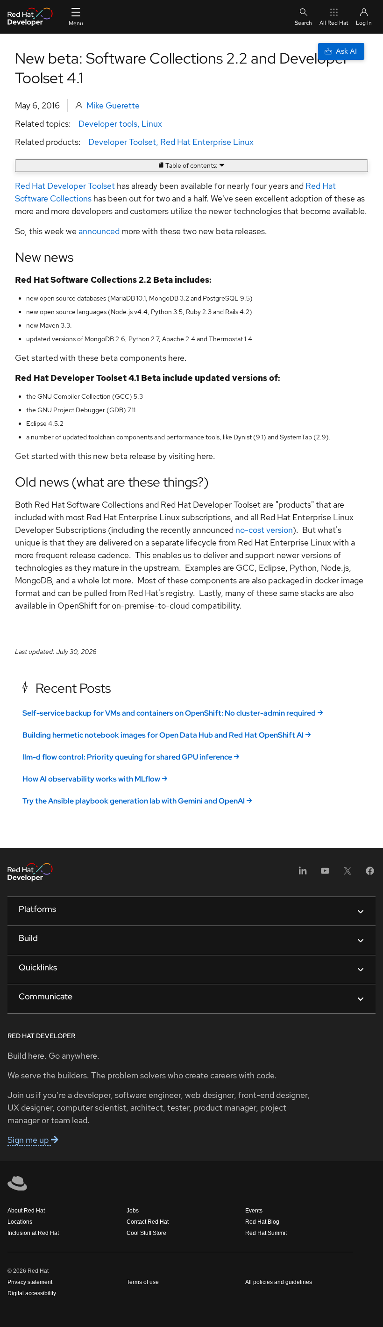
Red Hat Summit (266, 1233)
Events (253, 1210)
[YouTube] (325, 874)
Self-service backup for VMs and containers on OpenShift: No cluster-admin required (169, 713)
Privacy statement (29, 1282)
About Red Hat (26, 1210)
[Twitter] (347, 874)
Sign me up (29, 1139)
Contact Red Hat (148, 1222)
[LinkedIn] (302, 874)
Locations (19, 1222)
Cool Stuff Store (146, 1233)
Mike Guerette (113, 105)
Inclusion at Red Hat (33, 1233)
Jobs (133, 1210)
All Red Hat (333, 23)
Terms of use (143, 1282)
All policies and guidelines (278, 1282)
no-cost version (264, 529)
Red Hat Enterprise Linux (207, 141)
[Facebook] (370, 874)
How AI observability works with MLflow (91, 779)
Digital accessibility (31, 1293)
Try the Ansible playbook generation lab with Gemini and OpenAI (133, 801)
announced (99, 231)
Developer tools (107, 123)
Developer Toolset (122, 141)
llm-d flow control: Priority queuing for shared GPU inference (127, 757)
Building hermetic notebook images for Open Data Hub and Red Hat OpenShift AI (163, 735)
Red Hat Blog (262, 1222)
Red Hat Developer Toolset (65, 185)
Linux (152, 123)
